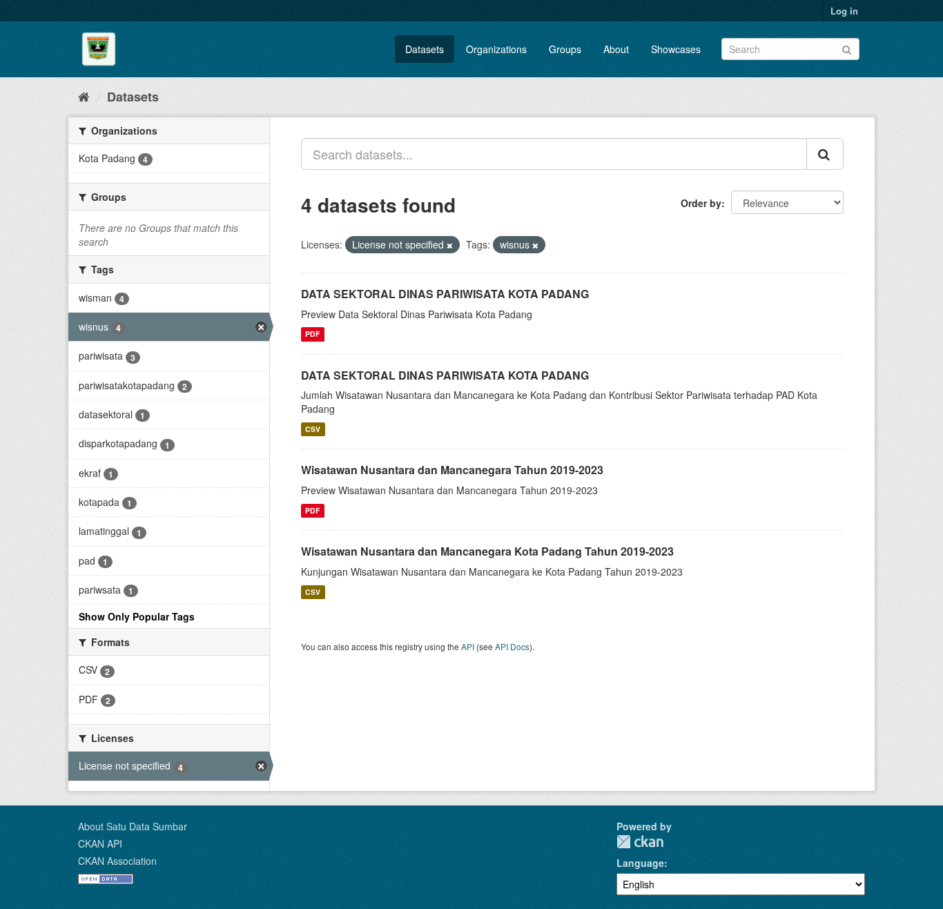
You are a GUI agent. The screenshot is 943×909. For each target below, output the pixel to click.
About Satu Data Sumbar (132, 826)
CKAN (639, 841)
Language (640, 863)
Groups (565, 49)
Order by (701, 203)
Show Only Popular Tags (137, 616)
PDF (312, 334)
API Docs (512, 646)
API (467, 646)
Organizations (496, 49)
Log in (844, 10)
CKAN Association (117, 861)
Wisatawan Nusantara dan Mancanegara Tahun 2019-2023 (452, 470)
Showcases (676, 49)
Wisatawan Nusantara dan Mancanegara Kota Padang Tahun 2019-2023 (487, 551)
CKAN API (100, 843)
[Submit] (847, 48)
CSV (312, 429)
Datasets (424, 49)
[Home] (84, 96)
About (616, 49)
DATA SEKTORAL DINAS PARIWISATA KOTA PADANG (445, 294)
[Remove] (450, 245)
